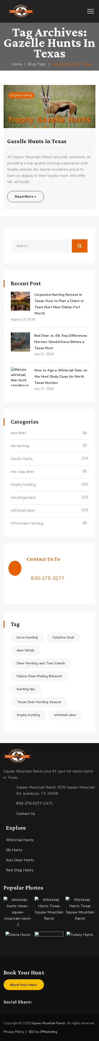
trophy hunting (21, 95)
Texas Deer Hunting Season (39, 702)
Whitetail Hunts (20, 840)
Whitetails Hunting (27, 523)
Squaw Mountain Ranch (48, 1023)
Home (16, 64)
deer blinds (25, 650)
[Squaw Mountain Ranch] (21, 11)
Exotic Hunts (22, 458)
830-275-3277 (47, 578)
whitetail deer (23, 510)
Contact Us (25, 813)
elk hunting (20, 445)
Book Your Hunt (23, 985)
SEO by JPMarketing (43, 1032)
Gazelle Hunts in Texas (36, 141)
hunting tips (26, 689)
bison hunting (27, 637)
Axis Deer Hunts (20, 860)
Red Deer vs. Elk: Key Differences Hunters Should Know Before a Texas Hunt (60, 341)
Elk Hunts (14, 850)
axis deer (18, 433)
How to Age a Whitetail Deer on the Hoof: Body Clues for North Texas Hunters (60, 376)
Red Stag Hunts (19, 870)
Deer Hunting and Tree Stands (41, 663)
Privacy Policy (14, 1032)
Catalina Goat (63, 637)
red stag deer (22, 471)
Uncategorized (23, 497)
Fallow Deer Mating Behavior (39, 676)
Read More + (25, 196)
